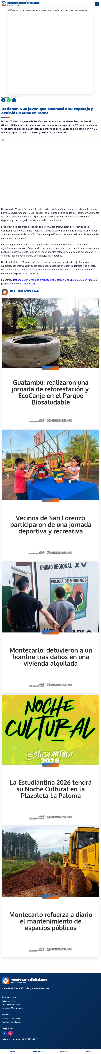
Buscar (88, 1052)
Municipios (38, 1052)
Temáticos (63, 1052)
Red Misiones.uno (11, 1004)
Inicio (12, 1052)
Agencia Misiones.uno (13, 1008)
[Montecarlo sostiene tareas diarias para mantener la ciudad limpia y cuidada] (50, 892)
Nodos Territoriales (12, 1018)
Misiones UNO (29, 283)
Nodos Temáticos (11, 1022)
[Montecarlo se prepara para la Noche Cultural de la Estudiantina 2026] (50, 760)
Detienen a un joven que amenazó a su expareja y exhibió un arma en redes (53, 280)
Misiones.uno (9, 1001)
